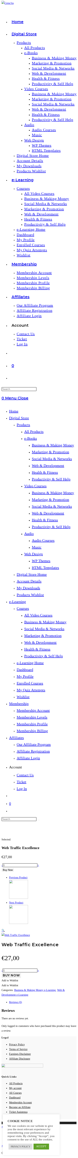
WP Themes (41, 561)
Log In (22, 789)
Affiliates (16, 738)
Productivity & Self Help (51, 479)
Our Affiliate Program (34, 744)
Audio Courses (43, 540)
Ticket (21, 782)
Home (13, 411)
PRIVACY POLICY (20, 1146)
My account (15, 1088)
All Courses (15, 1092)
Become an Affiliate (19, 1107)
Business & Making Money (53, 445)
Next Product (16, 902)
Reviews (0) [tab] (15, 1002)
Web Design (33, 554)
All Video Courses (38, 615)
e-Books (30, 438)
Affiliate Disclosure (19, 1058)
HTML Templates (45, 567)
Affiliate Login (28, 758)
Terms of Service (18, 1049)
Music (36, 547)
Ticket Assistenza (18, 1112)
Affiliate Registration (33, 751)
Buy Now (8, 870)
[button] (3, 930)
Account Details (29, 581)
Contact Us (25, 775)
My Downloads (28, 588)
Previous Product (18, 877)
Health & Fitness (45, 472)
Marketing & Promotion (50, 452)
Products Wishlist (30, 595)
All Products (34, 431)
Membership (19, 704)
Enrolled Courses (30, 683)
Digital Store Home (32, 574)
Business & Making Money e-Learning (35, 990)
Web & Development (48, 465)
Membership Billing (32, 731)
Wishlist (23, 697)
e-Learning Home (30, 663)
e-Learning (17, 601)
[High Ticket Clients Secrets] (18, 923)
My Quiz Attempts (31, 690)
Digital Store (19, 418)
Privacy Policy (17, 1044)
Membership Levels (32, 717)
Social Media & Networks (52, 459)
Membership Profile (32, 724)
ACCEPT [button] (41, 1146)
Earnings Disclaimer (20, 1054)
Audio (29, 533)
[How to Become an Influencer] (18, 898)
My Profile (25, 676)
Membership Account (33, 710)
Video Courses (35, 486)
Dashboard (25, 670)
